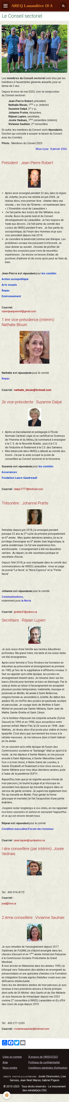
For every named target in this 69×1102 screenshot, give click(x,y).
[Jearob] (34, 178)
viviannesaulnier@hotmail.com (31, 1028)
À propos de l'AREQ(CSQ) (43, 1056)
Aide (5, 1062)
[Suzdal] (34, 417)
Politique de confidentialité (44, 1062)
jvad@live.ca (9, 903)
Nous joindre (10, 1067)
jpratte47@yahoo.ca (25, 611)
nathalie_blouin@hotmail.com (32, 390)
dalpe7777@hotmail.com (28, 489)
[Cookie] (7, 1095)
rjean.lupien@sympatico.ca (29, 840)
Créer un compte (12, 1056)
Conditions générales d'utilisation (47, 1067)
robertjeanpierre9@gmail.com (19, 311)
